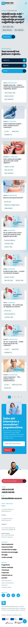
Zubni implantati (7, 544)
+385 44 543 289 (8, 489)
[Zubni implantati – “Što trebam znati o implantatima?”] (14, 365)
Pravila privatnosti (6, 580)
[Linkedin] (18, 595)
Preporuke (5, 573)
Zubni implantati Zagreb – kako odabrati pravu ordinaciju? (12, 125)
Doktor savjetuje (7, 567)
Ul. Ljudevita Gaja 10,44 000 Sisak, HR (7, 519)
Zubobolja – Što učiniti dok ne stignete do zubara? (13, 306)
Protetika (5, 195)
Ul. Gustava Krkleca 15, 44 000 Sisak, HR (8, 510)
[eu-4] (22, 619)
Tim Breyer (5, 570)
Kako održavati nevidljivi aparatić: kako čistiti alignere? (12, 161)
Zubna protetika (7, 547)
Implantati (5, 121)
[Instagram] (13, 595)
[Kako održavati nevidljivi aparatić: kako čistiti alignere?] (14, 147)
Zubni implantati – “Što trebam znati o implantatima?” (11, 379)
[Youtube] (8, 595)
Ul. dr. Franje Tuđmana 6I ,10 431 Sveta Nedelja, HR (8, 529)
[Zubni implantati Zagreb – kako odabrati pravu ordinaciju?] (14, 112)
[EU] (5, 619)
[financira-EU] (13, 619)
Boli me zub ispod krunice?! (13, 198)
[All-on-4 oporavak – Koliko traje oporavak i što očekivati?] (14, 330)
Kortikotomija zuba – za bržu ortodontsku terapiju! (13, 272)
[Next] (21, 397)
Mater (9, 587)
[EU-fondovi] (9, 623)
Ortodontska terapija (9, 549)
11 (18, 397)
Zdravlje (5, 302)
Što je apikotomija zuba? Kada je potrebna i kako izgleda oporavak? (12, 234)
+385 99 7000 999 (8, 492)
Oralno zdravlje (7, 557)
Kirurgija (5, 230)
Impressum (5, 585)
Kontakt (4, 578)
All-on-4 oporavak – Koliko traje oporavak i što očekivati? (13, 343)
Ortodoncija (6, 156)
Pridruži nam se (7, 575)
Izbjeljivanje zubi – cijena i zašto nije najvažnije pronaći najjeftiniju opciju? (13, 18)
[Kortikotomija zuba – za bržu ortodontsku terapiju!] (14, 260)
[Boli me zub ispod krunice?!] (14, 186)
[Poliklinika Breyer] (8, 3)
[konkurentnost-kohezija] (18, 623)
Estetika (5, 82)
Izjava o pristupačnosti (8, 583)
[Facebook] (3, 595)
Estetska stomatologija (10, 552)
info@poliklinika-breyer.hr (12, 498)
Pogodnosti (6, 565)
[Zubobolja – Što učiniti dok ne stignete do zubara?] (14, 293)
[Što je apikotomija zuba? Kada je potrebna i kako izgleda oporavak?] (14, 221)
